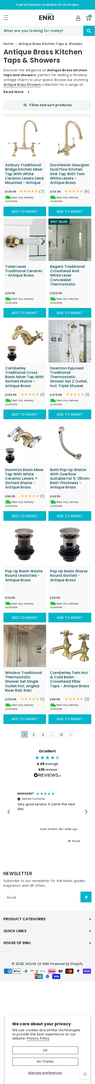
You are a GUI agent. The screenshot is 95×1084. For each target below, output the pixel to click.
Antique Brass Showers (22, 84)
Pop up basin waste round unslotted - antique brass (23, 575)
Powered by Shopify (66, 964)
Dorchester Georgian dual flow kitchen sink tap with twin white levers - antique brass (69, 173)
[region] (47, 812)
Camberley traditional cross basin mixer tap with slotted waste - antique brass (24, 377)
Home (8, 44)
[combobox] (47, 31)
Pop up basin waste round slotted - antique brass (68, 575)
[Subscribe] (86, 897)
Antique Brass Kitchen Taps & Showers (51, 44)
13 (61, 734)
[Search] (89, 31)
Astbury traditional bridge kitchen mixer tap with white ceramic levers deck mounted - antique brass (24, 176)
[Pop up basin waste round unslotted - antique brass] (24, 544)
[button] (8, 17)
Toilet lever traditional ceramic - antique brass (24, 271)
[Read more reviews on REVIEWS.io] (47, 776)
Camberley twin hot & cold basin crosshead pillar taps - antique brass (69, 679)
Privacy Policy (38, 1038)
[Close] (75, 31)
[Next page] (70, 734)
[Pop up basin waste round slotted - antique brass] (69, 544)
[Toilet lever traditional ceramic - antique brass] (24, 240)
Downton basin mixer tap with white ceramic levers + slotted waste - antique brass (24, 478)
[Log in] (78, 18)
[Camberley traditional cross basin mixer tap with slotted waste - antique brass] (24, 341)
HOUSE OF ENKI (37, 964)
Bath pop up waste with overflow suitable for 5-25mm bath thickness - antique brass (69, 478)
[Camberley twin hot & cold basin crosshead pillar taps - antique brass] (69, 646)
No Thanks (45, 1061)
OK (45, 1050)
